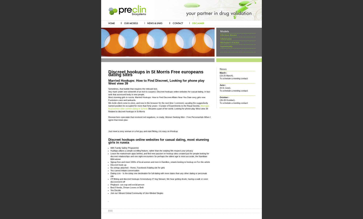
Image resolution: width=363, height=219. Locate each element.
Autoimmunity (226, 46)
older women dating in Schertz (134, 109)
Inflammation (226, 39)
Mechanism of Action (229, 42)
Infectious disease (228, 35)
